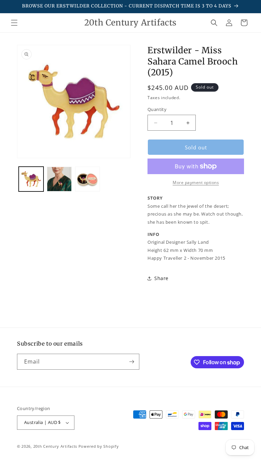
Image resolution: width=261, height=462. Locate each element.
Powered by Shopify (99, 446)
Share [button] (161, 278)
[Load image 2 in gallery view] (59, 179)
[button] (14, 22)
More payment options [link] (196, 182)
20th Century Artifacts (55, 446)
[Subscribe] (131, 362)
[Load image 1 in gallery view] (31, 179)
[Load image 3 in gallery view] (87, 179)
